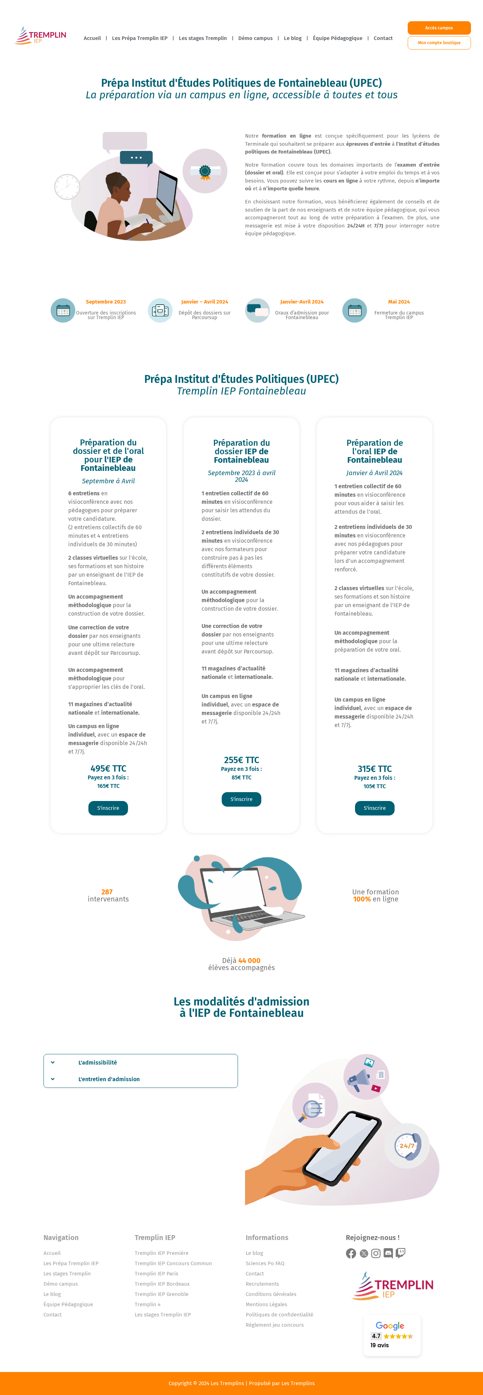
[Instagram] (376, 1253)
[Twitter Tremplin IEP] (363, 1253)
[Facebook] (351, 1253)
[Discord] (388, 1253)
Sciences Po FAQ (265, 1263)
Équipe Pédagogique (337, 38)
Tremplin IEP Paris (156, 1273)
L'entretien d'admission (109, 1079)
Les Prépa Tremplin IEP (140, 38)
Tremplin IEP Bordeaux (162, 1284)
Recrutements (262, 1284)
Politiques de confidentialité (279, 1315)
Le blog (293, 38)
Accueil (92, 38)
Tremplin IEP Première (161, 1253)
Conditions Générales (271, 1294)
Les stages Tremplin (203, 38)
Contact (383, 38)
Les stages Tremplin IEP (163, 1315)
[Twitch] (400, 1253)
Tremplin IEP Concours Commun (173, 1263)
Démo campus (255, 38)
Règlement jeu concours (275, 1325)
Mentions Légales (266, 1304)
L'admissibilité (97, 1062)
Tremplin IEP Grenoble (161, 1294)
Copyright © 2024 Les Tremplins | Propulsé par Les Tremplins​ (242, 1383)
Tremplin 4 (148, 1304)
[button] (141, 1062)
